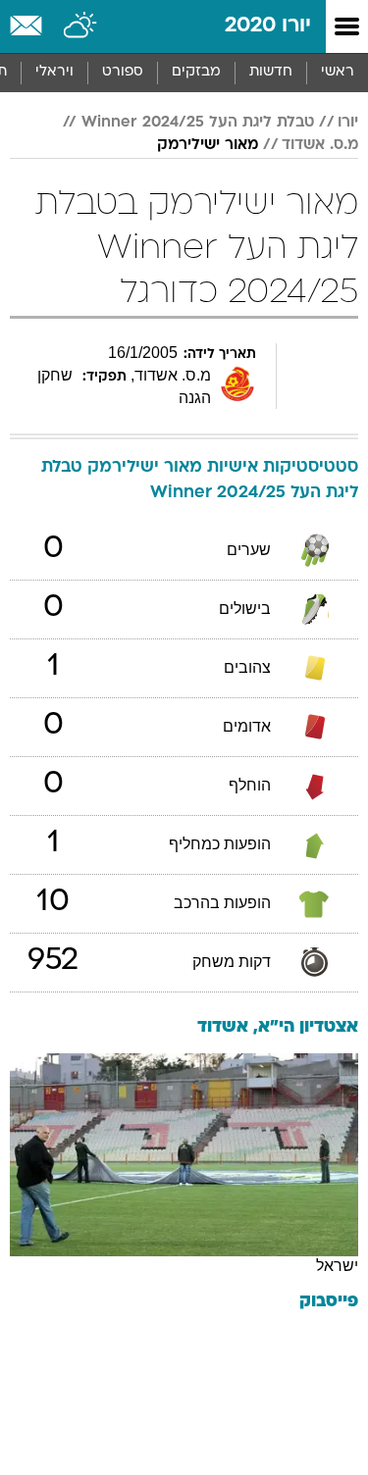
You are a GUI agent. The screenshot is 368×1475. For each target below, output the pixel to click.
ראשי (337, 72)
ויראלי (54, 72)
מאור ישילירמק (207, 145)
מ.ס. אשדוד (320, 145)
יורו (348, 122)
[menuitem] (270, 72)
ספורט (122, 72)
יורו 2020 (268, 26)
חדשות (270, 72)
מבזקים (196, 72)
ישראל (337, 1265)
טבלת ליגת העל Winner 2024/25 (197, 122)
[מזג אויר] (81, 26)
